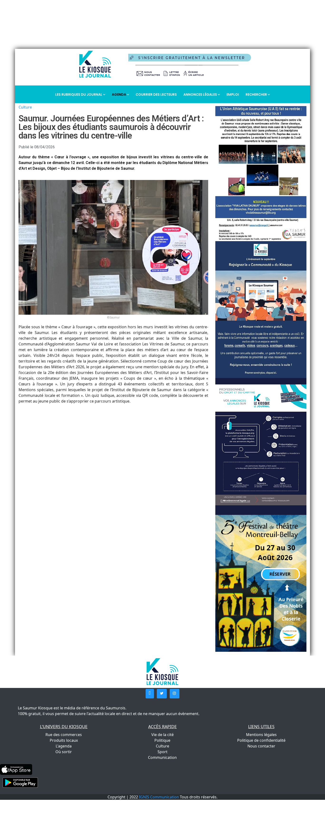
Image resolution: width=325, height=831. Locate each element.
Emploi (233, 94)
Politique (162, 740)
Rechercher (257, 94)
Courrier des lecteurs (156, 94)
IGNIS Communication (159, 797)
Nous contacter (261, 746)
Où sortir (63, 751)
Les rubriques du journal (79, 94)
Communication (162, 757)
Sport (162, 751)
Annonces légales (200, 94)
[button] (150, 693)
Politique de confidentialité (261, 740)
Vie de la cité (162, 734)
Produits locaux (64, 740)
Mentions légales (261, 734)
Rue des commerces (63, 734)
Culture (25, 107)
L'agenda (64, 746)
